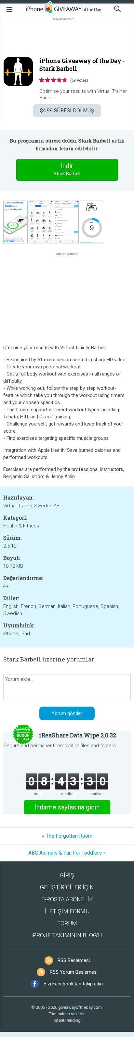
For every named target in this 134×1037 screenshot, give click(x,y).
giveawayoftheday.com (80, 1007)
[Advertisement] (67, 37)
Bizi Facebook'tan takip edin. (74, 984)
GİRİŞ (67, 875)
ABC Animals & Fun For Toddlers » (67, 853)
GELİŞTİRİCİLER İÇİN (67, 887)
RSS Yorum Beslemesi (74, 972)
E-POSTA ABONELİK (67, 899)
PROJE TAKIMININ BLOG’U (67, 935)
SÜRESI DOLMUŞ (67, 110)
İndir (67, 169)
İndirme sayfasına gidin (67, 807)
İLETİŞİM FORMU (67, 911)
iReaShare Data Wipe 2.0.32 (77, 735)
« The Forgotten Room (67, 836)
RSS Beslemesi (74, 960)
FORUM (67, 923)
